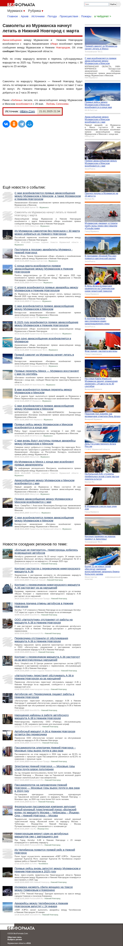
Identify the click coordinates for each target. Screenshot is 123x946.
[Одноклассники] (14, 124)
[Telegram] (21, 124)
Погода (52, 16)
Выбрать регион (15, 939)
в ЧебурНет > (102, 16)
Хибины (16, 100)
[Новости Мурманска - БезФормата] (18, 4)
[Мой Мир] (29, 124)
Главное (12, 16)
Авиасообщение (12, 40)
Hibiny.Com (27, 111)
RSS (29, 943)
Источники (38, 16)
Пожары (86, 16)
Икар (54, 43)
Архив (24, 16)
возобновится (24, 103)
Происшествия (69, 16)
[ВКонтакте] (6, 124)
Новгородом (63, 47)
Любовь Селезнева (57, 103)
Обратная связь (15, 937)
